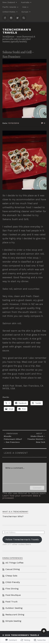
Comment (37, 488)
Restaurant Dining (14, 614)
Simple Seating (13, 621)
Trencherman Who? (12, 516)
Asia (24, 7)
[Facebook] (4, 17)
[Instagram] (11, 17)
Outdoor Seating (13, 608)
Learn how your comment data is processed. (21, 496)
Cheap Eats (11, 575)
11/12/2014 (13, 123)
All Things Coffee (14, 562)
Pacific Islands (9, 7)
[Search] (23, 17)
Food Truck (11, 601)
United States (8, 12)
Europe (25, 12)
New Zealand (8, 2)
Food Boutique (13, 595)
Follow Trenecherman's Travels (22, 539)
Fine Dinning (12, 588)
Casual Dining (12, 569)
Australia (25, 2)
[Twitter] (17, 17)
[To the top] (44, 631)
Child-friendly (12, 582)
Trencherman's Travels (16, 31)
